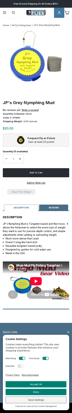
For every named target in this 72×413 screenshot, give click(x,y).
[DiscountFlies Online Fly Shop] (36, 12)
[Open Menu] (4, 13)
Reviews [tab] (54, 207)
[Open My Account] (59, 13)
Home (6, 25)
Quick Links (10, 332)
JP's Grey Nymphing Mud (47, 25)
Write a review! (30, 109)
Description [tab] (21, 207)
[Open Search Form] (13, 13)
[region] (36, 91)
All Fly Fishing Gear (21, 25)
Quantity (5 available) (15, 151)
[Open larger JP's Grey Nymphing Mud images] (36, 56)
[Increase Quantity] (20, 159)
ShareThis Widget (21, 191)
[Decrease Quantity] (6, 159)
